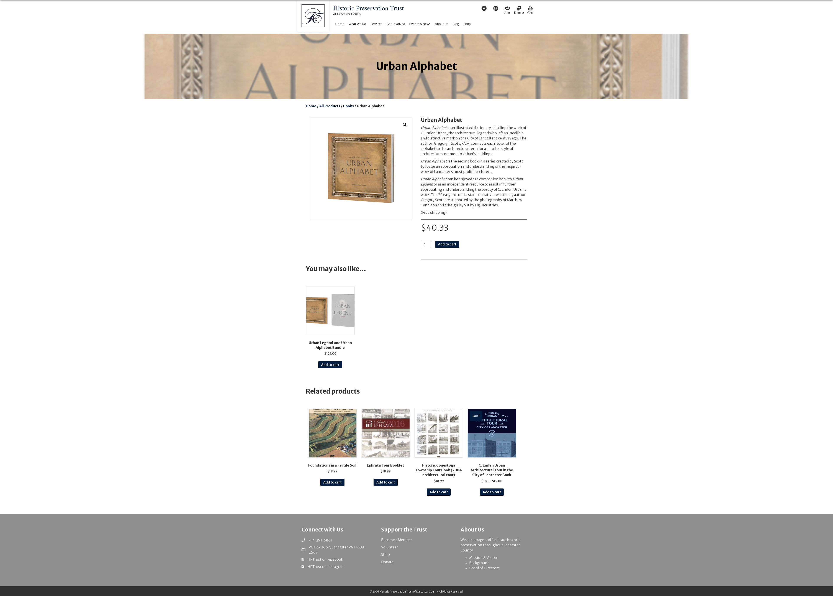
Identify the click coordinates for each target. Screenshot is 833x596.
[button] (405, 125)
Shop (385, 554)
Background (479, 563)
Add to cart (447, 244)
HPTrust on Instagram (326, 567)
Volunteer (389, 547)
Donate (387, 562)
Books (348, 106)
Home (311, 106)
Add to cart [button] (330, 365)
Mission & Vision (483, 557)
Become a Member (396, 540)
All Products (329, 106)
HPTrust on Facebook (325, 559)
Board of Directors (484, 568)
